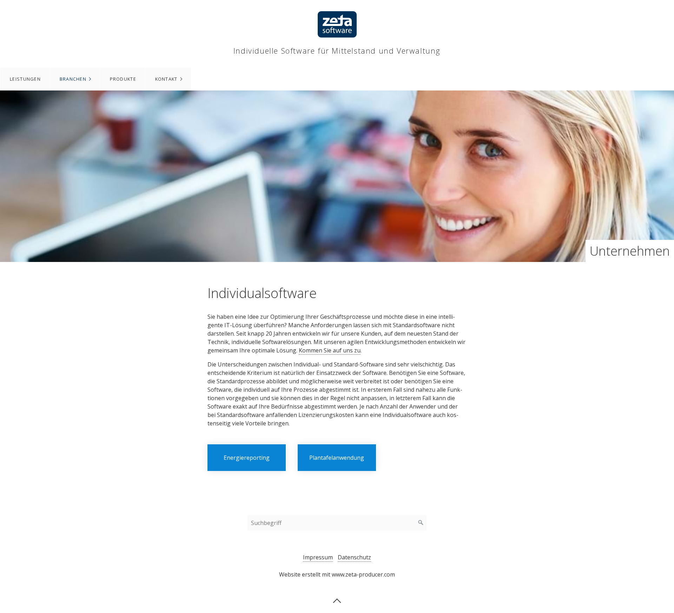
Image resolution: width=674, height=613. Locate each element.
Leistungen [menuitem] (25, 79)
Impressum (318, 557)
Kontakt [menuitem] (166, 79)
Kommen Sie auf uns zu (330, 350)
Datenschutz (354, 557)
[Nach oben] (337, 600)
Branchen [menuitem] (73, 79)
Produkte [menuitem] (123, 79)
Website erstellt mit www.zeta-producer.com (337, 574)
